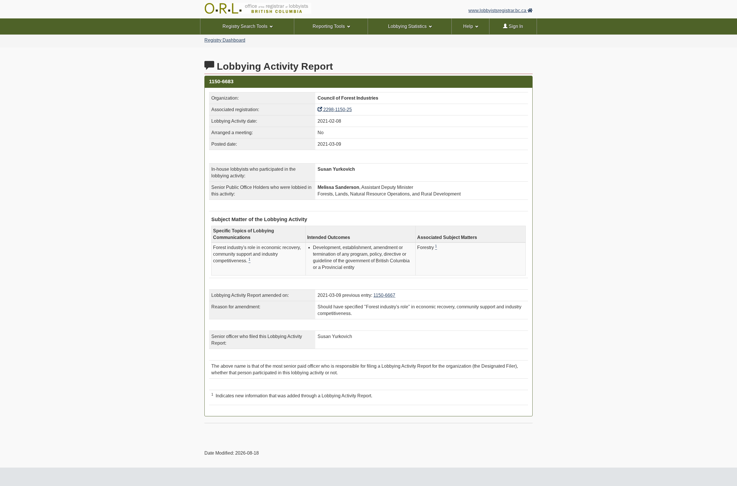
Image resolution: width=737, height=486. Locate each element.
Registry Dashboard (224, 40)
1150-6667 (384, 295)
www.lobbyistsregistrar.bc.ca (497, 10)
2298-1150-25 (337, 109)
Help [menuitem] (468, 26)
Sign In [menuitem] (515, 26)
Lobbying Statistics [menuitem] (407, 26)
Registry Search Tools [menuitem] (245, 26)
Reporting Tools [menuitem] (329, 26)
